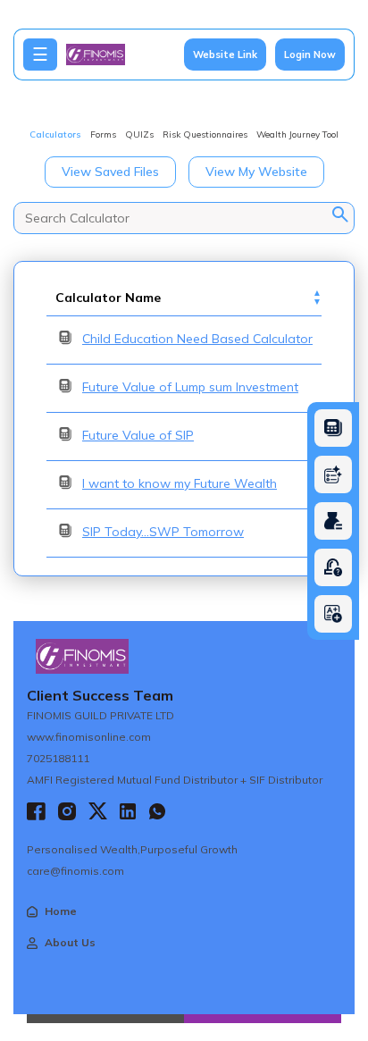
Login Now (310, 54)
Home (61, 911)
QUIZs (139, 134)
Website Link (225, 54)
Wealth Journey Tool (297, 134)
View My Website (256, 172)
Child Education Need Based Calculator (197, 339)
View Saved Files (110, 172)
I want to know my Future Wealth (179, 483)
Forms (103, 134)
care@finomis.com (75, 870)
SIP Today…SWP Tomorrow (163, 532)
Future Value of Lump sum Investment (190, 387)
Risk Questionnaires (205, 134)
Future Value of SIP (138, 435)
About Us (70, 942)
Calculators (55, 134)
